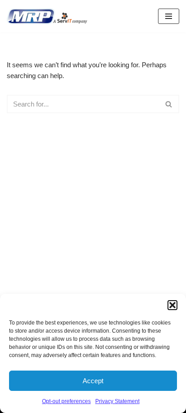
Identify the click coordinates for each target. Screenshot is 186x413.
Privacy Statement (117, 401)
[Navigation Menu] (168, 16)
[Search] (169, 104)
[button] (172, 305)
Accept (93, 381)
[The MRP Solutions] (49, 16)
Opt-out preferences (66, 401)
